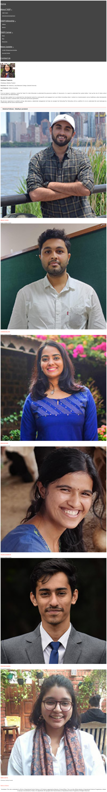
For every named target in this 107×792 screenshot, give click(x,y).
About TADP (6, 9)
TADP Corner (6, 32)
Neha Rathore (4, 443)
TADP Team (5, 13)
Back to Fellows (5, 785)
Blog (3, 38)
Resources (4, 41)
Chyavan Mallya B (5, 331)
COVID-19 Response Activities (9, 50)
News (3, 36)
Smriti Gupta (4, 777)
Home (3, 4)
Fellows (4, 24)
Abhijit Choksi (5, 220)
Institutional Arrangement (8, 16)
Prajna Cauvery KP (6, 554)
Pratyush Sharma (5, 666)
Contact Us (5, 58)
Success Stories (6, 53)
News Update (6, 47)
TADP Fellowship (7, 21)
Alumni (4, 27)
